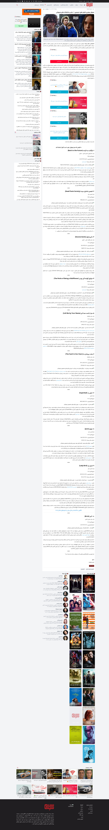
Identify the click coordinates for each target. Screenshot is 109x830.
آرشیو (84, 1)
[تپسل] (50, 49)
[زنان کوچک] (88, 695)
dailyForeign (89, 9)
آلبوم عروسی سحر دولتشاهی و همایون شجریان (30, 109)
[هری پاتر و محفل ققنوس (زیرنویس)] (75, 581)
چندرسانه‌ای (56, 5)
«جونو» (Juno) (89, 446)
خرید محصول (59, 138)
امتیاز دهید (84, 162)
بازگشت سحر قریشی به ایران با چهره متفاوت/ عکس (30, 111)
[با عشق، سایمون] (75, 600)
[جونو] (88, 619)
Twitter (43, 9)
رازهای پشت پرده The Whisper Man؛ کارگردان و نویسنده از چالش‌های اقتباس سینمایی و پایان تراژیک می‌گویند (28, 197)
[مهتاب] (88, 732)
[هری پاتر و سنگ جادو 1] (75, 638)
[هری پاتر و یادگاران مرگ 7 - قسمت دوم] (88, 676)
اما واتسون (60, 614)
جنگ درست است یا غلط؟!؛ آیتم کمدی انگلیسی (30, 175)
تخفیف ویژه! (21, 26)
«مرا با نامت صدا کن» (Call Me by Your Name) (84, 330)
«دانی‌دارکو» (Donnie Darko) (84, 254)
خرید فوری (59, 92)
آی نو (82, 817)
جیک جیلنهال (62, 264)
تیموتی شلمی (78, 341)
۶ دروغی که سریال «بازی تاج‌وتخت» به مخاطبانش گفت (29, 193)
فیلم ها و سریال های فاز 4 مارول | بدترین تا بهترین (23, 68)
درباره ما (91, 1)
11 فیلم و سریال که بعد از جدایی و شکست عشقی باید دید (23, 56)
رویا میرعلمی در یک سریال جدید (33, 184)
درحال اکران (81, 1)
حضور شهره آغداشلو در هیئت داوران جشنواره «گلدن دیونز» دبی (28, 199)
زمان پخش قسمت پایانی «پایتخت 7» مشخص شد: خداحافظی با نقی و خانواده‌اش (27, 127)
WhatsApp (45, 9)
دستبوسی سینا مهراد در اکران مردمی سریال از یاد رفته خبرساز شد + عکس (27, 121)
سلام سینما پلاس (64, 5)
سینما (81, 5)
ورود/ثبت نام (40, 1)
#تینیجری (82, 569)
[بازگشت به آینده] (75, 714)
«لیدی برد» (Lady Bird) (72, 487)
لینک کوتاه (91, 566)
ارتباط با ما (87, 1)
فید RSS (81, 815)
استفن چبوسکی (91, 305)
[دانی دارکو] (88, 638)
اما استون (61, 637)
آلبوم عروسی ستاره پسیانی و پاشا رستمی (31, 100)
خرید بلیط (59, 122)
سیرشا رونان (88, 483)
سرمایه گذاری (59, 61)
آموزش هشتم (80, 819)
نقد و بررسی (49, 5)
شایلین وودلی (59, 380)
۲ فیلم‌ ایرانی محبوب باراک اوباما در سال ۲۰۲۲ (24, 33)
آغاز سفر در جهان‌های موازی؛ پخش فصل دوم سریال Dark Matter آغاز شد (28, 187)
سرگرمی (71, 5)
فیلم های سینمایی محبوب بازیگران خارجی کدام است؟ (23, 80)
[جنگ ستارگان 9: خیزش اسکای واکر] (88, 600)
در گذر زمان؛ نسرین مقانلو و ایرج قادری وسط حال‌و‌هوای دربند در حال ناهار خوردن (27, 114)
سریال (77, 5)
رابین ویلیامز (82, 226)
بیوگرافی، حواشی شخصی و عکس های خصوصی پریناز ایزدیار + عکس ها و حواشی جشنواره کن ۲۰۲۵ (28, 106)
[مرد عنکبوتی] (75, 657)
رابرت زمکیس (91, 181)
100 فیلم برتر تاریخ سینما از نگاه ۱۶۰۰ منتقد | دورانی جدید (23, 44)
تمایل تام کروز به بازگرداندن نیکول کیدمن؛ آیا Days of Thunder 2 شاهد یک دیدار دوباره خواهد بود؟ (27, 181)
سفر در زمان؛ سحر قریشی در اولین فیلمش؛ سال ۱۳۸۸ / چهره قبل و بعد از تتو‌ (28, 103)
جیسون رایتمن (88, 458)
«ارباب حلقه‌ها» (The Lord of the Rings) (81, 74)
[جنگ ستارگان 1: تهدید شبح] (88, 581)
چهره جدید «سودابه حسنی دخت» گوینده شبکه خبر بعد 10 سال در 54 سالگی (27, 95)
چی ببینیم (37, 5)
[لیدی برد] (88, 714)
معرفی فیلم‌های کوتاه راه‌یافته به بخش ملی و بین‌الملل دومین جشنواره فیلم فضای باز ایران (28, 191)
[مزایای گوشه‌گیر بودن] (75, 732)
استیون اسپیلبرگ (59, 609)
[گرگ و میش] (88, 657)
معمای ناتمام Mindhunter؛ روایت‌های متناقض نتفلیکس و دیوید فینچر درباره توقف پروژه (27, 172)
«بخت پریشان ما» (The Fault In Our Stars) (56, 371)
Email (46, 9)
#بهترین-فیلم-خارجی (90, 569)
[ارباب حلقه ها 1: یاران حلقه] (75, 676)
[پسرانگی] (75, 619)
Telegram (44, 9)
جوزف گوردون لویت (59, 598)
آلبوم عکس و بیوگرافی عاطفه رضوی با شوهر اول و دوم (29, 97)
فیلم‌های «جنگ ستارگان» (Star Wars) (82, 168)
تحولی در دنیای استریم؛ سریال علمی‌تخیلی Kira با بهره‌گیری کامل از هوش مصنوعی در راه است (27, 178)
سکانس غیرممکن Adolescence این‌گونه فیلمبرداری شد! (29, 163)
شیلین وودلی (60, 620)
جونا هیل (77, 414)
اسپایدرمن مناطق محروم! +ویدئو (33, 169)
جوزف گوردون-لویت (86, 535)
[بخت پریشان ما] (88, 751)
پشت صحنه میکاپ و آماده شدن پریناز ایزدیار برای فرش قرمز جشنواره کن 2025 (28, 118)
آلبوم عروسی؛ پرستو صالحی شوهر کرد (32, 124)
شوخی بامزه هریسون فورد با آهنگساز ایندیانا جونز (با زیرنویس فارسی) (28, 166)
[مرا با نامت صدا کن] (75, 695)
